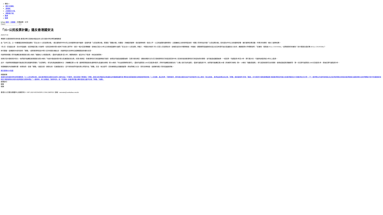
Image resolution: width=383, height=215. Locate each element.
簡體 (6, 18)
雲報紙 (8, 8)
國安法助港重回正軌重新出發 (103, 77)
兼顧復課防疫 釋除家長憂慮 (123, 77)
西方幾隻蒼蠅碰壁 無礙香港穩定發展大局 (272, 77)
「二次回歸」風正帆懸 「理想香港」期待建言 (165, 77)
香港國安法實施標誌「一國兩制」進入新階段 (33, 79)
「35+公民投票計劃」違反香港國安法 (36, 77)
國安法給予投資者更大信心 (191, 77)
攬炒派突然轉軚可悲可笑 (366, 77)
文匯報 (12, 22)
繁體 (6, 16)
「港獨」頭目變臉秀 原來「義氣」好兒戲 (242, 77)
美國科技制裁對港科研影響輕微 (12, 77)
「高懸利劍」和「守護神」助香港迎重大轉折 (65, 79)
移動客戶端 (9, 13)
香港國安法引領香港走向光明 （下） (299, 77)
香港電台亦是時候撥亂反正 (322, 77)
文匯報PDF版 (10, 11)
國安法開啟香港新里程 (141, 77)
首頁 (7, 22)
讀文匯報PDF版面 (7, 70)
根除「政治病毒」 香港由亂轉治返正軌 (214, 77)
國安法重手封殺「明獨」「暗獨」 (92, 79)
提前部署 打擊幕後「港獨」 (83, 77)
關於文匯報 (9, 6)
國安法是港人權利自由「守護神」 (62, 77)
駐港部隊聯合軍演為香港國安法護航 (344, 77)
